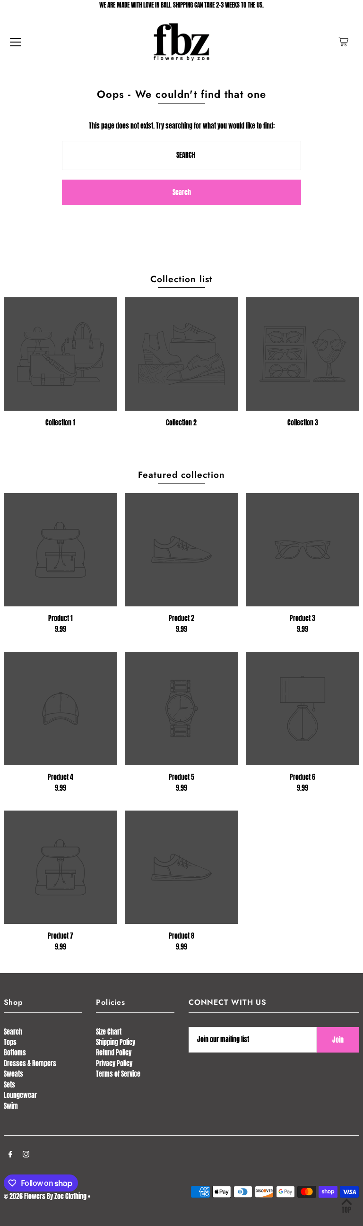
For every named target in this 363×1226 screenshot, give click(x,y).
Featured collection (181, 474)
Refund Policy (113, 1053)
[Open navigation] (15, 41)
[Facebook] (10, 1155)
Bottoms (15, 1053)
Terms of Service (118, 1074)
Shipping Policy (115, 1042)
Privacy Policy (114, 1064)
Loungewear (20, 1095)
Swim (11, 1106)
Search (13, 1032)
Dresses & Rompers (30, 1064)
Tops (10, 1042)
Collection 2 (181, 423)
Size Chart (108, 1032)
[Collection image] (60, 354)
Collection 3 (302, 423)
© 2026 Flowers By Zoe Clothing (45, 1196)
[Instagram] (26, 1155)
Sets (9, 1085)
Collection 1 (60, 423)
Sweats (13, 1074)
